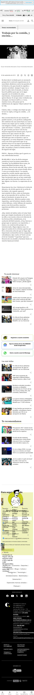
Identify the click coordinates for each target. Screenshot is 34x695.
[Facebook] (28, 75)
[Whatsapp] (21, 75)
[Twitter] (25, 75)
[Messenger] (18, 75)
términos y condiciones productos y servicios (19, 523)
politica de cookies (19, 3)
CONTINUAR (28, 2)
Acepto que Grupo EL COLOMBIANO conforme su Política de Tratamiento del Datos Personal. (16, 541)
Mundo (6, 552)
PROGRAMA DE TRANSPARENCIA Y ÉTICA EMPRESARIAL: (20, 629)
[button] (31, 285)
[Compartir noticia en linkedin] (32, 75)
